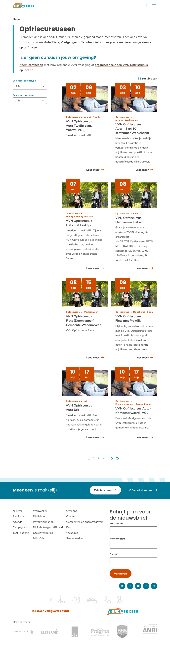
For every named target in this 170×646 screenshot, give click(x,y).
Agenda (17, 522)
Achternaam (117, 538)
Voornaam (116, 523)
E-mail (113, 554)
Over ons (71, 511)
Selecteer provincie (23, 95)
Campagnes (20, 527)
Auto (47, 42)
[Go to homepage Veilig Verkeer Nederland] (23, 5)
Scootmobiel (90, 42)
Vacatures (72, 533)
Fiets (55, 42)
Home (16, 19)
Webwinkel (40, 511)
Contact (70, 516)
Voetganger (69, 42)
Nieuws (17, 511)
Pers (69, 527)
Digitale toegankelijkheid (48, 527)
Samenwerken (75, 538)
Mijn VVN (38, 538)
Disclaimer (39, 516)
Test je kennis (21, 533)
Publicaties (19, 516)
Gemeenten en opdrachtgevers (84, 522)
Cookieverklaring (43, 533)
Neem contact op (31, 65)
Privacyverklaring (43, 522)
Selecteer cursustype (24, 80)
